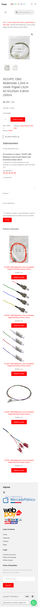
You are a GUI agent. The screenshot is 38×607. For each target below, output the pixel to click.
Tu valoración (7, 177)
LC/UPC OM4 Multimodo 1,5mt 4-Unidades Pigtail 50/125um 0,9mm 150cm (19, 461)
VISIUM (15, 602)
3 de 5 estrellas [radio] (9, 173)
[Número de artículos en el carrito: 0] (35, 4)
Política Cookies (8, 560)
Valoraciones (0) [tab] (12, 137)
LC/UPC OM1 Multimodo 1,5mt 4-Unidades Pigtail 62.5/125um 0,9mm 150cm (19, 365)
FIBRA (10, 130)
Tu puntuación (8, 170)
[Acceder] (32, 4)
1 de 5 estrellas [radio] (4, 173)
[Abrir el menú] (5, 12)
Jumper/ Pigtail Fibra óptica (15, 22)
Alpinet (6, 487)
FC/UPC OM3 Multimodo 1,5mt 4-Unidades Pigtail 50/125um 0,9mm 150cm (19, 316)
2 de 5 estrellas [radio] (7, 173)
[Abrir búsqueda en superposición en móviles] (24, 12)
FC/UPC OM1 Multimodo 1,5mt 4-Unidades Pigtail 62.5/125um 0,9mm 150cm (19, 268)
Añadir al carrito (18, 119)
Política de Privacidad (9, 557)
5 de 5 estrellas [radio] (15, 173)
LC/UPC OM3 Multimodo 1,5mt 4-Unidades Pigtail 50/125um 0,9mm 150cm (19, 413)
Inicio (4, 22)
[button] (32, 34)
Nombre (6, 193)
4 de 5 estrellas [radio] (12, 173)
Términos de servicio (9, 554)
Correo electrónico (9, 203)
